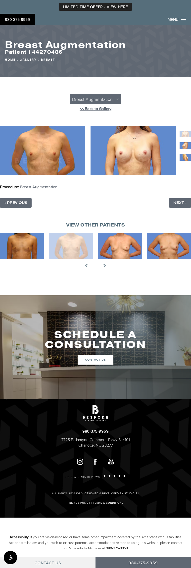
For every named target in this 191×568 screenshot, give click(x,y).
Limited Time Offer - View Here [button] (95, 6)
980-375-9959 (17, 19)
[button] (10, 557)
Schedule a (95, 340)
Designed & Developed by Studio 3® (112, 493)
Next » (180, 202)
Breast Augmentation (38, 187)
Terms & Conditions (108, 502)
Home (10, 59)
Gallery (28, 59)
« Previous (15, 202)
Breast (48, 59)
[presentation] (88, 265)
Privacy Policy (79, 502)
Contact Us (95, 359)
